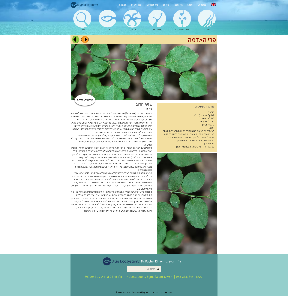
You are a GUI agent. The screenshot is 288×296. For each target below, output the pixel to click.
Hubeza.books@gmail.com (144, 276)
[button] (187, 203)
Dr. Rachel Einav (152, 261)
